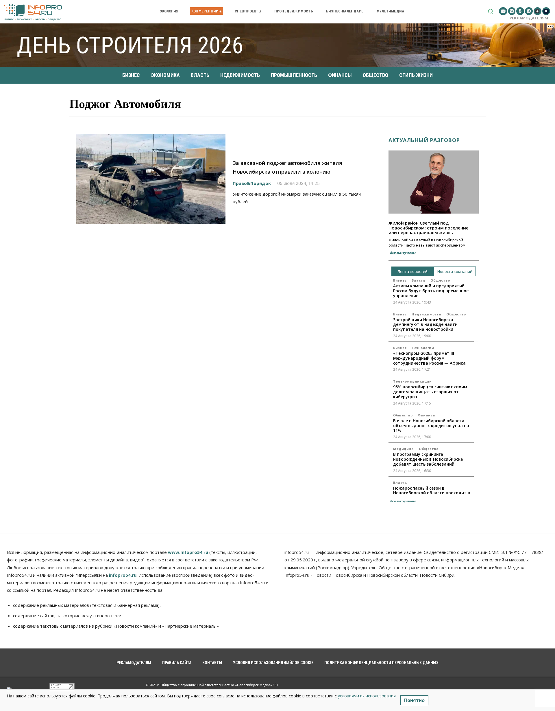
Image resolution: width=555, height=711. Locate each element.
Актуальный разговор (424, 140)
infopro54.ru (122, 575)
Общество (440, 280)
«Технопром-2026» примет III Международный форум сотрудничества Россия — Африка (429, 358)
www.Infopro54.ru (188, 552)
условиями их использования (367, 696)
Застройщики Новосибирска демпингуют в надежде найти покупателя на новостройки (425, 324)
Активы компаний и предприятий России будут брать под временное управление (431, 290)
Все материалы (402, 252)
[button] (490, 11)
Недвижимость (426, 314)
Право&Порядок (252, 183)
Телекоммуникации (412, 381)
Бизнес (399, 280)
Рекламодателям (529, 18)
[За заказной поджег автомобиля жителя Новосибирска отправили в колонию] (150, 179)
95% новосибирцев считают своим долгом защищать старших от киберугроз (430, 391)
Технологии (423, 347)
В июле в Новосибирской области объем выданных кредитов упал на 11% (431, 425)
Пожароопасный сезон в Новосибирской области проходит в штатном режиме (431, 493)
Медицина (403, 448)
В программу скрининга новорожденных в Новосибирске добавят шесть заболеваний (428, 459)
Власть (418, 280)
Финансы (427, 415)
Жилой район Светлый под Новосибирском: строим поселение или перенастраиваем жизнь (428, 227)
